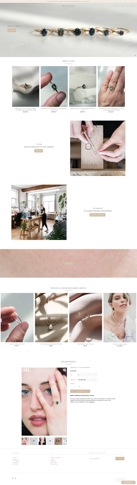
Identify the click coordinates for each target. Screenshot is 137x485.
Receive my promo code (54, 247)
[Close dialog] (94, 229)
